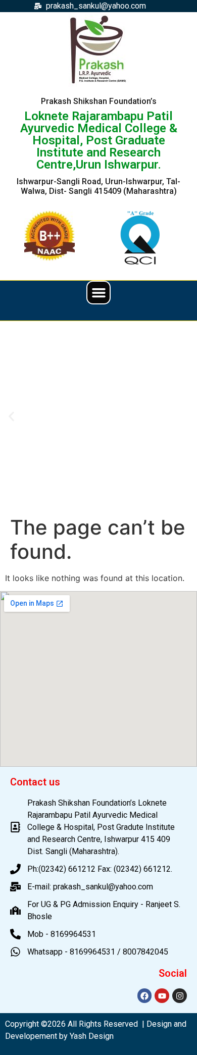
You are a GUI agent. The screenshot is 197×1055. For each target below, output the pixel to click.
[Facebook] (144, 995)
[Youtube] (162, 995)
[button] (98, 293)
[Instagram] (179, 995)
